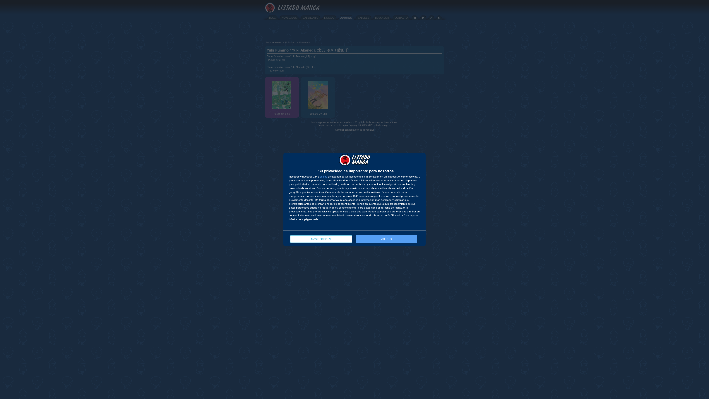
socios (323, 176)
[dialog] (354, 199)
